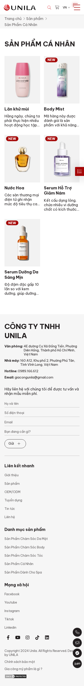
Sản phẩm (34, 18)
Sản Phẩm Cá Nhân (18, 564)
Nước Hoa (14, 187)
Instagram (12, 611)
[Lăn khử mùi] (22, 80)
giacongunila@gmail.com (34, 377)
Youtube (10, 602)
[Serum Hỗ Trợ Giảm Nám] (62, 158)
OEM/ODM (12, 492)
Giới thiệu (11, 475)
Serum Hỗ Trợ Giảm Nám (58, 190)
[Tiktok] (37, 637)
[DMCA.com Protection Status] (15, 676)
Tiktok (9, 619)
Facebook (11, 594)
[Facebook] (8, 637)
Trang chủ (13, 18)
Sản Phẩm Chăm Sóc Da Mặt (26, 539)
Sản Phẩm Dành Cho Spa (23, 572)
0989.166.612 (28, 371)
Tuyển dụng (13, 500)
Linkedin (10, 627)
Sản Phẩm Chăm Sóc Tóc (23, 556)
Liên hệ (9, 517)
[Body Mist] (62, 80)
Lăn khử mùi (16, 109)
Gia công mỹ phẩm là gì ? (23, 669)
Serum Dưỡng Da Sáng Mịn (21, 274)
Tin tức (9, 509)
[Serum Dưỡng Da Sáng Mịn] (22, 242)
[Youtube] (18, 637)
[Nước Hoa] (22, 158)
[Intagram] (27, 637)
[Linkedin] (47, 637)
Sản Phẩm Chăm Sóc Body (24, 547)
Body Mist (54, 109)
